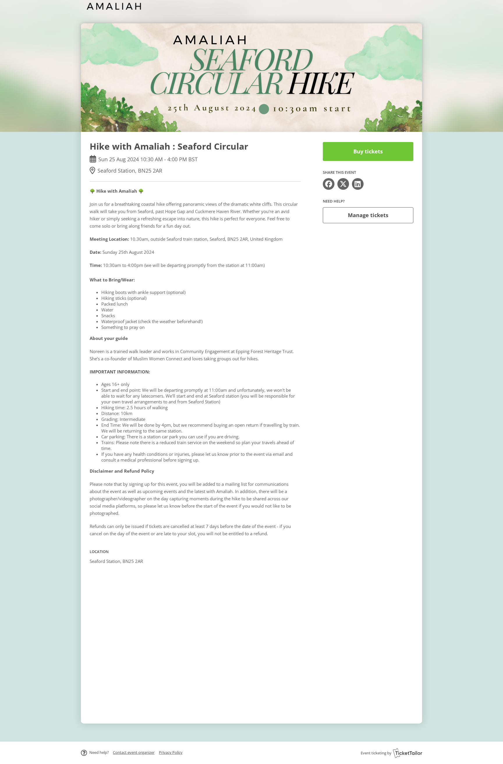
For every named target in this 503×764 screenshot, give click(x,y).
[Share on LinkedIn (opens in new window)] (358, 184)
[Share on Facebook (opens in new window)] (328, 184)
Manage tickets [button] (368, 215)
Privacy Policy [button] (171, 752)
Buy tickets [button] (368, 151)
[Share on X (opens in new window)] (343, 184)
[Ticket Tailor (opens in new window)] (407, 752)
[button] (134, 752)
